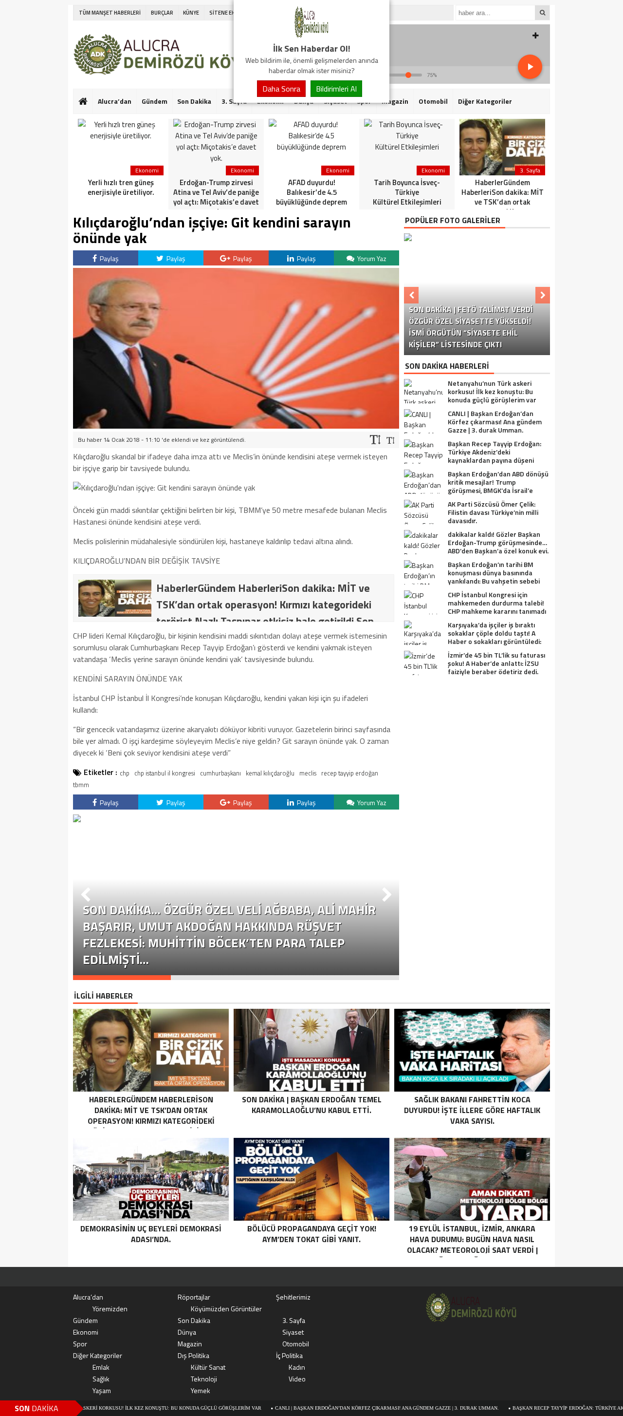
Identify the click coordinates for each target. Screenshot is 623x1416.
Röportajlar (194, 1297)
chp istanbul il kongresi (164, 773)
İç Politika (289, 1355)
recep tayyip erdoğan (349, 773)
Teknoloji (204, 1379)
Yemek (200, 1390)
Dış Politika (193, 1355)
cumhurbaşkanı (220, 773)
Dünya (187, 1332)
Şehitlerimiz (293, 1297)
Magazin (395, 101)
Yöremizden (110, 1308)
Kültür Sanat (208, 1367)
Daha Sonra (281, 88)
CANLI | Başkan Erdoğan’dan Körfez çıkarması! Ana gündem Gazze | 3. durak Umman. (336, 1408)
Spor (80, 1344)
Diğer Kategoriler (485, 101)
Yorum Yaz (371, 258)
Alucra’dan (114, 101)
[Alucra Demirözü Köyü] (311, 36)
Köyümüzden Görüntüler (226, 1308)
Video (297, 1379)
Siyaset (293, 1332)
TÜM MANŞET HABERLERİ (110, 13)
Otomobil (433, 101)
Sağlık (101, 1379)
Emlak (101, 1367)
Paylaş (108, 258)
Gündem (154, 101)
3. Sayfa (293, 1320)
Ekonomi (85, 1332)
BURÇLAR (162, 13)
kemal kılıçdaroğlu (270, 773)
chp (124, 773)
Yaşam (101, 1390)
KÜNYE (191, 13)
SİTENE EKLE (224, 13)
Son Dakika (194, 101)
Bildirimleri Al (336, 88)
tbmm (81, 785)
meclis (307, 773)
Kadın (297, 1367)
